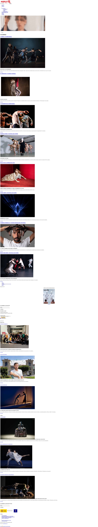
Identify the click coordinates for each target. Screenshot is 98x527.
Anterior (3, 283)
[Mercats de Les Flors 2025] (22, 30)
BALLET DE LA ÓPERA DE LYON (7, 162)
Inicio (2, 282)
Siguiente (3, 284)
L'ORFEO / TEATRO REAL (6, 36)
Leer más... (1, 132)
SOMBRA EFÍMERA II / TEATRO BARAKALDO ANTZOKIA (13, 222)
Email (1, 505)
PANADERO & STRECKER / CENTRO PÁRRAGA (7, 474)
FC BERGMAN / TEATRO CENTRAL (8, 73)
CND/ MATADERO (4, 515)
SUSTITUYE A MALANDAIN (3, 354)
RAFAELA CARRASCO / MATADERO (6, 517)
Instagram (3, 6)
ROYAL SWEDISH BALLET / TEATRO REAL (6, 444)
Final (2, 285)
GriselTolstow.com (5, 523)
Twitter (3, 5)
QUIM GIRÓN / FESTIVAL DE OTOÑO (8, 192)
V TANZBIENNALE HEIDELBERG (7, 103)
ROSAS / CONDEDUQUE (5, 518)
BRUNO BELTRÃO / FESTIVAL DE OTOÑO (9, 252)
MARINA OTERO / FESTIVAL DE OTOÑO (9, 133)
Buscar (1, 3)
